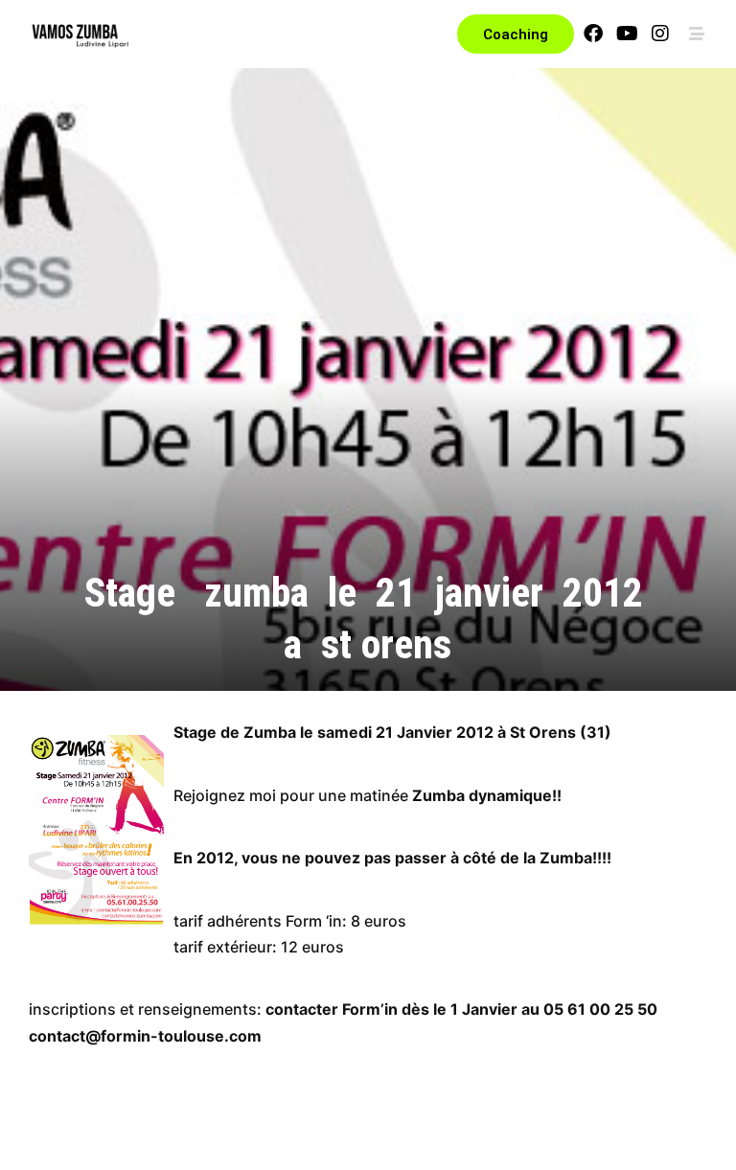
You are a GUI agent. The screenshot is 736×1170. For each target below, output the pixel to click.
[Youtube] (626, 33)
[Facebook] (593, 33)
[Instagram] (660, 33)
